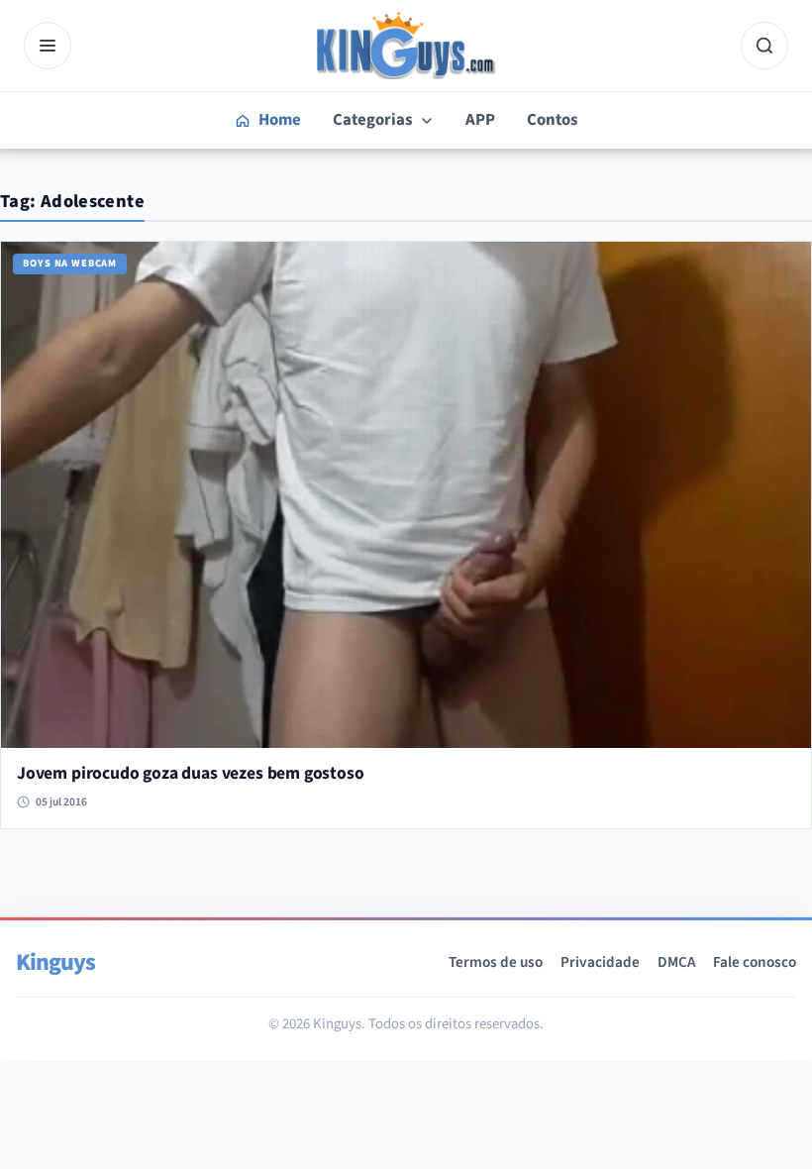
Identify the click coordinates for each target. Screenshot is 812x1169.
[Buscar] (764, 45)
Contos (552, 120)
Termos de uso (496, 962)
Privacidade (600, 962)
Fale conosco (754, 962)
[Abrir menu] (47, 45)
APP (480, 120)
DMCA (676, 962)
